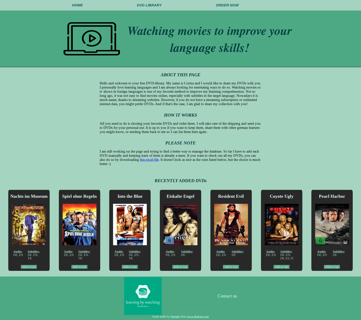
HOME (77, 5)
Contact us (227, 295)
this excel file (149, 160)
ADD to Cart (29, 267)
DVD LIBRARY (149, 5)
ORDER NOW (227, 5)
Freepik (175, 316)
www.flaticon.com (198, 316)
